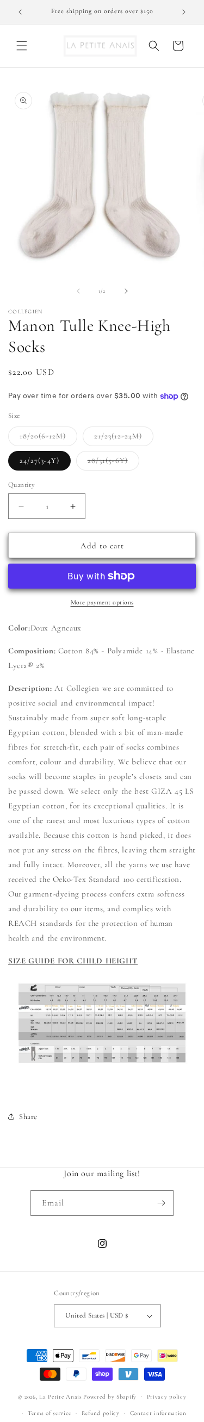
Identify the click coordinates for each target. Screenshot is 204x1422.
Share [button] (28, 1116)
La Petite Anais (60, 1396)
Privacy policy (167, 1396)
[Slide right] (126, 291)
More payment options (102, 602)
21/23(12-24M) (123, 438)
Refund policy (101, 1413)
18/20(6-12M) (48, 438)
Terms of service (49, 1413)
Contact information (158, 1413)
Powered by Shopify (110, 1396)
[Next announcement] (184, 12)
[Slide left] (78, 291)
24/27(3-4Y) (39, 460)
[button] (22, 46)
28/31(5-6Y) (113, 463)
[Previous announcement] (20, 12)
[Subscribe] (161, 1203)
